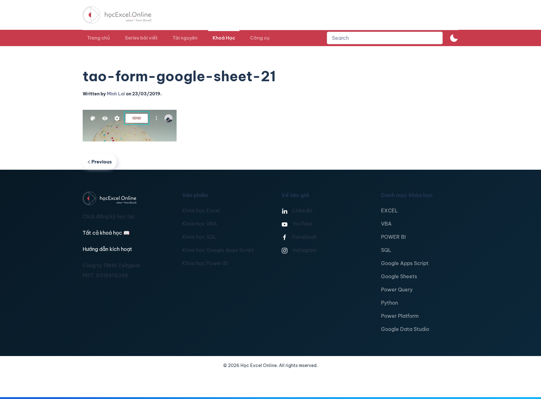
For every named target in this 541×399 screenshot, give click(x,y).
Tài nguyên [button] (185, 38)
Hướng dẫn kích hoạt (107, 249)
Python (389, 303)
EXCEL (389, 210)
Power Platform (400, 316)
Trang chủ (98, 38)
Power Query (397, 289)
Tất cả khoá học (106, 233)
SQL (386, 250)
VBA (386, 224)
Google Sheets (399, 276)
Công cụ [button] (260, 38)
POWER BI (393, 237)
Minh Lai (116, 94)
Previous (101, 162)
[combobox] (385, 38)
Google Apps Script (405, 263)
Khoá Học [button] (224, 38)
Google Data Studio (405, 329)
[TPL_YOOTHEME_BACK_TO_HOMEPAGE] (123, 15)
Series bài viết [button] (141, 38)
